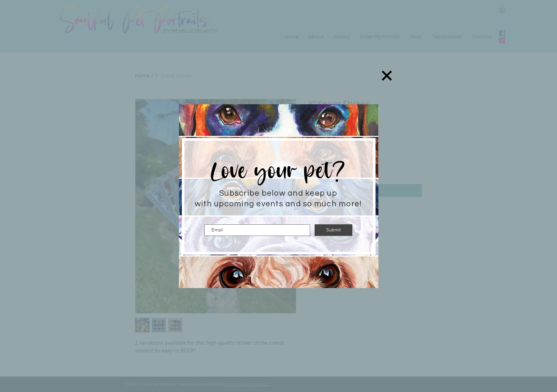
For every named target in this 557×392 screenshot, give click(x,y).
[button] (387, 75)
